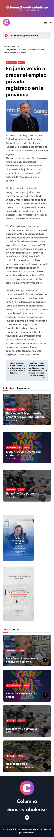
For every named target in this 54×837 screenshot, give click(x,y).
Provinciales (11, 63)
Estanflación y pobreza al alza (26, 493)
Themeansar (28, 832)
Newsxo (47, 829)
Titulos (21, 63)
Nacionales (11, 489)
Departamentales (14, 447)
